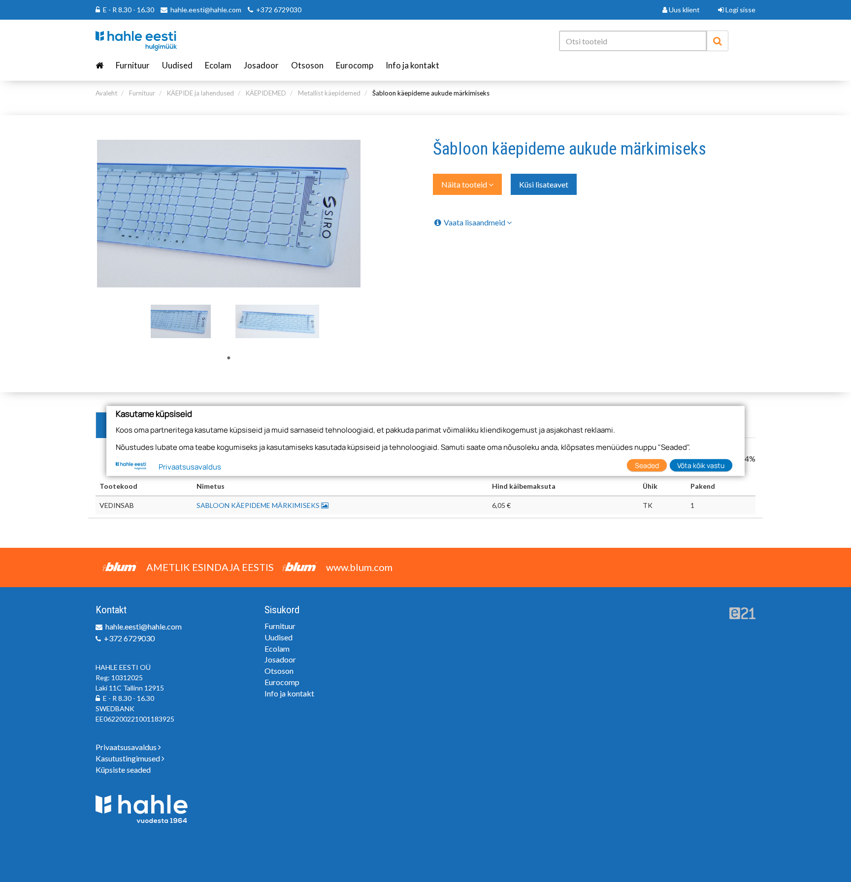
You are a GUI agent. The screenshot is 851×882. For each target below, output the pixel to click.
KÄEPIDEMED (266, 93)
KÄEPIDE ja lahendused (200, 93)
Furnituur (133, 65)
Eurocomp (354, 65)
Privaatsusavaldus (127, 747)
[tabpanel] (180, 321)
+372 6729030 (278, 9)
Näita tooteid (465, 184)
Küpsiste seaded (123, 769)
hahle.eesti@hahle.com (205, 9)
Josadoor (261, 65)
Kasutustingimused (129, 758)
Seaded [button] (647, 465)
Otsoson (307, 65)
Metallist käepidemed (329, 93)
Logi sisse (739, 9)
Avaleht (106, 93)
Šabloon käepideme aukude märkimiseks (431, 93)
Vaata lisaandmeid (475, 222)
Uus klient (683, 9)
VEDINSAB (116, 505)
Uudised (177, 65)
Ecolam (218, 65)
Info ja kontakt (412, 65)
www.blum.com (359, 567)
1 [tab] (228, 358)
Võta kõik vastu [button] (700, 465)
